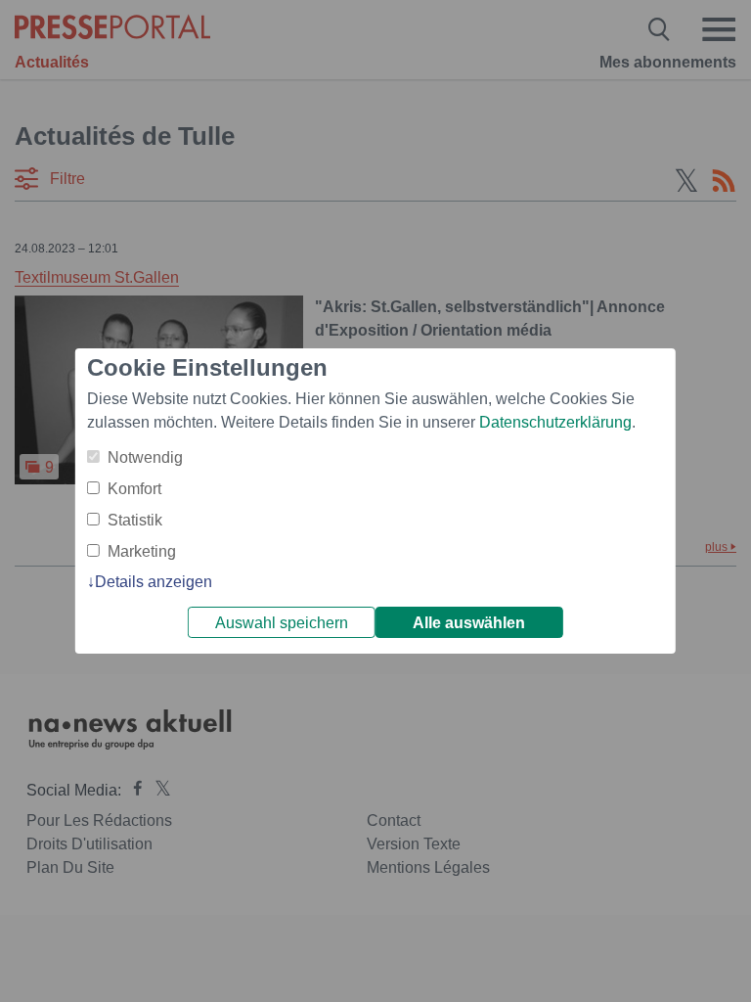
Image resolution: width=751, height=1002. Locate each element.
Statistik (135, 520)
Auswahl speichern (281, 623)
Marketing (142, 551)
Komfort (134, 488)
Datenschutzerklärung (555, 422)
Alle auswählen (469, 623)
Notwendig (145, 457)
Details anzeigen (153, 581)
